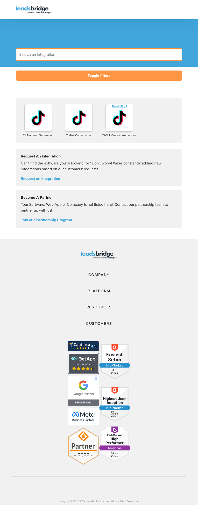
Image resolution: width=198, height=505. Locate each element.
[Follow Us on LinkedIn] (98, 487)
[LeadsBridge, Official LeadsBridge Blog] (34, 9)
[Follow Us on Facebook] (65, 487)
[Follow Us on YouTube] (114, 487)
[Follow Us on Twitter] (132, 487)
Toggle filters (99, 75)
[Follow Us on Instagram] (81, 487)
